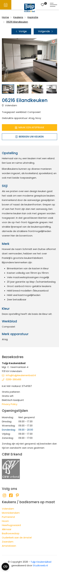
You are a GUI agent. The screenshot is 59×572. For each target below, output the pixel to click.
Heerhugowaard (11, 525)
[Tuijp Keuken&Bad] (29, 7)
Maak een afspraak (31, 127)
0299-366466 (13, 379)
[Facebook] (10, 495)
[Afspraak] (5, 5)
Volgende (44, 31)
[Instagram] (4, 495)
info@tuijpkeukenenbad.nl (21, 375)
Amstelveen (9, 545)
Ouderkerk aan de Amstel (17, 537)
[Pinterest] (17, 495)
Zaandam (7, 541)
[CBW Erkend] (11, 469)
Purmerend (8, 517)
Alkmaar (6, 529)
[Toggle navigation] (53, 4)
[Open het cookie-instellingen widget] (5, 566)
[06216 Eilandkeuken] (8, 89)
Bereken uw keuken (31, 136)
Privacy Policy (9, 404)
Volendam (8, 508)
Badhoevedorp (10, 533)
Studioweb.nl (40, 565)
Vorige (23, 31)
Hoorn (5, 521)
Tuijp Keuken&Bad (41, 561)
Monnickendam (11, 512)
